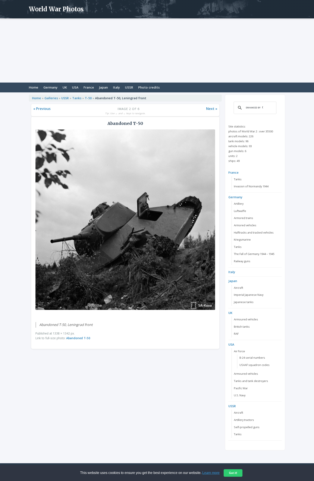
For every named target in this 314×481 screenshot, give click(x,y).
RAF (236, 334)
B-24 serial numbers (252, 358)
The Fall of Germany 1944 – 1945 (254, 254)
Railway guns (242, 261)
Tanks (76, 98)
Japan (103, 87)
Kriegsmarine (242, 239)
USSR (129, 87)
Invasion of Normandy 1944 (251, 186)
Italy (116, 87)
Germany (50, 87)
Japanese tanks (244, 302)
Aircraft (238, 288)
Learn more (211, 473)
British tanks (242, 327)
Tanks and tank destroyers (251, 381)
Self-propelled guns (247, 427)
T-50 (88, 98)
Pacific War (241, 388)
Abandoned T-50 (78, 338)
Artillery (239, 204)
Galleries (51, 98)
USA (75, 87)
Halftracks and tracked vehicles (254, 232)
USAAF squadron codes (254, 365)
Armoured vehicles (246, 319)
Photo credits (149, 87)
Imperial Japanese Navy (248, 295)
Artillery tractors (244, 420)
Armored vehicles (245, 225)
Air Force (239, 351)
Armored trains (243, 218)
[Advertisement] (157, 50)
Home (33, 87)
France (89, 87)
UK (65, 87)
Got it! (233, 473)
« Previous (42, 108)
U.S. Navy (239, 395)
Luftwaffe (240, 211)
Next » (211, 108)
